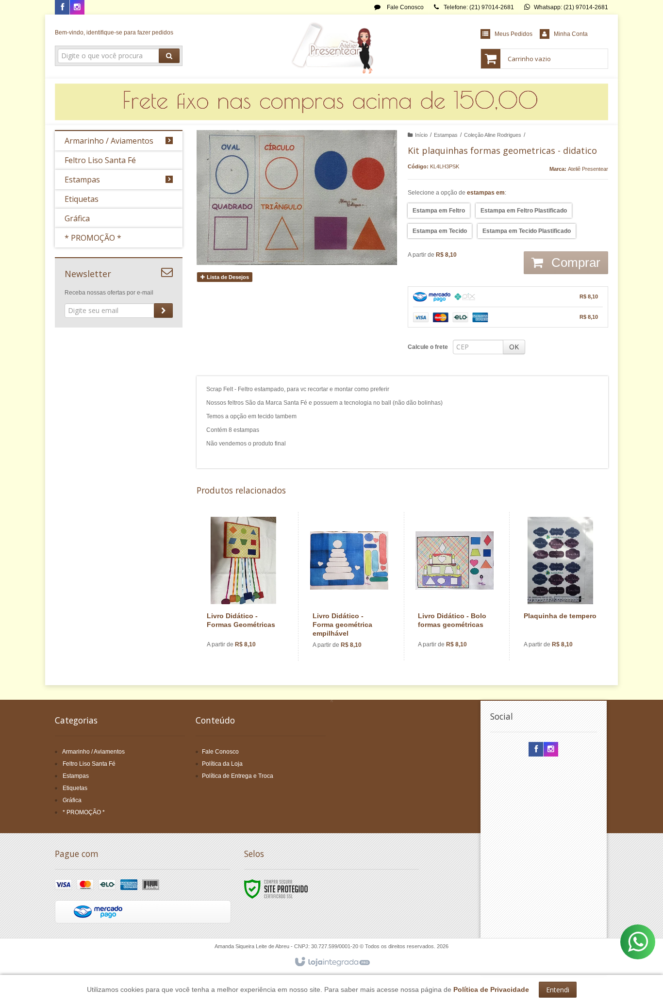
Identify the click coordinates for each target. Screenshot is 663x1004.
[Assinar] (163, 310)
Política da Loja (222, 763)
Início (421, 135)
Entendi (557, 989)
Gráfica (72, 800)
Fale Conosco (404, 7)
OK (514, 346)
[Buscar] (169, 56)
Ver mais (249, 618)
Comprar (574, 262)
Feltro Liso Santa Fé (89, 763)
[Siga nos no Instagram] (77, 7)
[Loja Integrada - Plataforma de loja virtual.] (331, 962)
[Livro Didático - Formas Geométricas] (243, 586)
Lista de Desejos (227, 277)
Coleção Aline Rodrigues (492, 135)
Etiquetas (75, 788)
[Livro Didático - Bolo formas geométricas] (454, 586)
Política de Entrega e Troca (237, 776)
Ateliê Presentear (588, 169)
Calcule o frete (428, 347)
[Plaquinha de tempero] (560, 586)
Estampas (446, 135)
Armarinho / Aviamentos (93, 751)
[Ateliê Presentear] (331, 46)
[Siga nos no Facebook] (62, 7)
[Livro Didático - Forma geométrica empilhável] (349, 586)
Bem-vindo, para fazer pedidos (114, 32)
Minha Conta (571, 34)
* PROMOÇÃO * (84, 812)
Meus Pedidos (513, 34)
